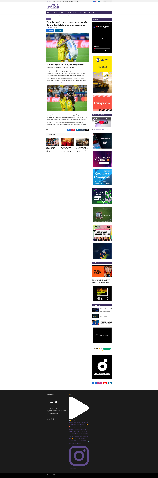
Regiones (53, 12)
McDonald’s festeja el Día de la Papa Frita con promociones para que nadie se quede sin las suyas (67, 149)
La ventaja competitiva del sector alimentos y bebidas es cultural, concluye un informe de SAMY (101, 280)
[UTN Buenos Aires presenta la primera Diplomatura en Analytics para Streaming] (95, 310)
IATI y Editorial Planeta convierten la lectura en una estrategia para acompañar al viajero (82, 149)
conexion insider (93, 12)
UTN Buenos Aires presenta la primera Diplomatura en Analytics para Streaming (106, 310)
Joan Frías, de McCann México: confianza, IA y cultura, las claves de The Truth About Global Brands (67, 1)
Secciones (61, 12)
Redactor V (49, 27)
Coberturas (83, 12)
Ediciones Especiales (72, 12)
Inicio (47, 15)
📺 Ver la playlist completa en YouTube (100, 129)
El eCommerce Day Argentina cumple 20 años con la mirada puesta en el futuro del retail (106, 322)
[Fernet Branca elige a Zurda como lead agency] (95, 316)
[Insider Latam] (53, 6)
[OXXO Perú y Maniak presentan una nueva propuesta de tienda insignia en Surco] (52, 142)
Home (48, 12)
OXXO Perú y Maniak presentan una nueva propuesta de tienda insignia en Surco (52, 149)
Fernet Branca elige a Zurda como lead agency (105, 315)
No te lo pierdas (96, 305)
